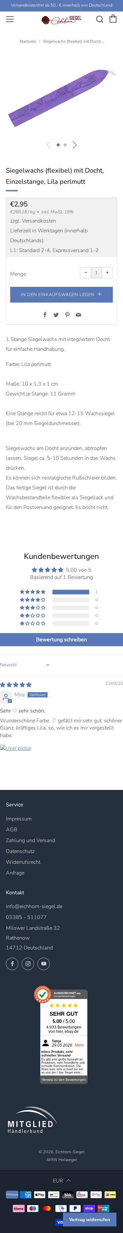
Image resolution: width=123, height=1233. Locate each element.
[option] (61, 93)
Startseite (28, 41)
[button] (58, 144)
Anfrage (15, 873)
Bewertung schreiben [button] (61, 639)
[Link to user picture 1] (15, 760)
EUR (58, 1180)
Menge (18, 274)
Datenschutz (20, 851)
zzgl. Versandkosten (33, 220)
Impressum (19, 818)
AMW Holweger (61, 1160)
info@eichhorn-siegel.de (34, 906)
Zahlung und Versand (30, 840)
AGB (11, 829)
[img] (15, 685)
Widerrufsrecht (23, 862)
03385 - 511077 (26, 917)
